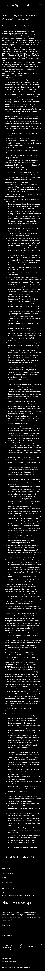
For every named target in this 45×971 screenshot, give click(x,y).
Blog (4, 878)
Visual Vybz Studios (19, 5)
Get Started (7, 882)
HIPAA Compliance (9, 962)
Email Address (8, 935)
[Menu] (41, 5)
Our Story (6, 869)
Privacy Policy (7, 959)
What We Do (7, 873)
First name (6, 925)
